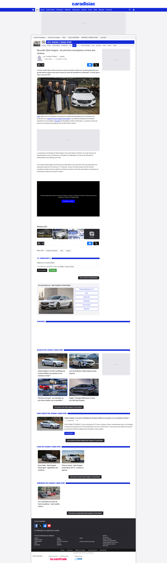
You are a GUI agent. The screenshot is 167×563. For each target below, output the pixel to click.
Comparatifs (64, 45)
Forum (90, 10)
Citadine (36, 538)
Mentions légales (107, 539)
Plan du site (106, 537)
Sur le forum (86, 305)
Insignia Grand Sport (63, 118)
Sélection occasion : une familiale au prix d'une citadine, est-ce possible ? (50, 399)
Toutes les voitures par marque (87, 541)
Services (83, 10)
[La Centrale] (58, 560)
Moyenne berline (38, 539)
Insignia (68, 250)
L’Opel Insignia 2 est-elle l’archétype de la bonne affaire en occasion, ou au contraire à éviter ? (51, 373)
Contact (62, 550)
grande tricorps (52, 118)
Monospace (37, 544)
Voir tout (92, 237)
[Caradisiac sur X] (41, 526)
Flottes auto (76, 10)
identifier (62, 266)
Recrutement (103, 550)
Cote (93, 45)
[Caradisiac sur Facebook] (36, 526)
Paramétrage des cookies (109, 544)
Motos (81, 538)
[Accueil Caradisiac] (33, 9)
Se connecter (42, 270)
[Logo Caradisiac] (83, 7)
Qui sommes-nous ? (93, 550)
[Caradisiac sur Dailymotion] (45, 526)
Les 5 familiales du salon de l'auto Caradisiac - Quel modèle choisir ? (49, 504)
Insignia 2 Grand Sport (51, 250)
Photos (109, 45)
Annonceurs (70, 550)
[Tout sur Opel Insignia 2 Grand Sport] (36, 46)
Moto (95, 10)
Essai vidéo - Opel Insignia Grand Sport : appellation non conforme (48, 467)
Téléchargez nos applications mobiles (47, 530)
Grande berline (37, 541)
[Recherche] (130, 10)
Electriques (59, 10)
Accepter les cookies (68, 201)
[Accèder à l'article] (52, 361)
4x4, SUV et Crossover (62, 541)
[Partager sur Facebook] (90, 64)
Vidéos (115, 45)
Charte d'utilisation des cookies (110, 542)
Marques (101, 10)
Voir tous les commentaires (89, 278)
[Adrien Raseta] (39, 60)
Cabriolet (59, 539)
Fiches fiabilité (56, 45)
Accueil (43, 45)
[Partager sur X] (96, 64)
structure (57, 121)
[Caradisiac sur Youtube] (49, 526)
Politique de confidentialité (109, 540)
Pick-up (59, 543)
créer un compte (70, 266)
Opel (38, 116)
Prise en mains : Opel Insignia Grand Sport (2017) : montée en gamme (73, 467)
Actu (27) (86, 309)
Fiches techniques (85, 45)
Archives (105, 535)
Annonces (109, 10)
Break (35, 543)
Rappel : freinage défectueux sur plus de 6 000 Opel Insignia (82, 399)
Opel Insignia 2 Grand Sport (59, 42)
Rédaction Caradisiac (80, 550)
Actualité (103, 37)
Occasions (86, 301)
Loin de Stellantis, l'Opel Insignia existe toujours (82, 372)
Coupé (58, 538)
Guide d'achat (50, 10)
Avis (70, 45)
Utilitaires (68, 10)
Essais (42, 10)
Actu (37, 10)
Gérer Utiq (105, 545)
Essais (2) (87, 297)
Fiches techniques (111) (86, 289)
